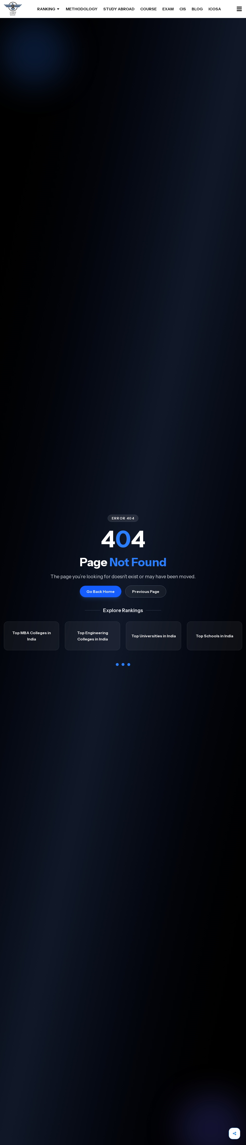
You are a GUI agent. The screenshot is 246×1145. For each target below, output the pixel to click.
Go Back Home (100, 591)
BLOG (197, 8)
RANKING (46, 8)
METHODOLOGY (82, 8)
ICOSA (215, 8)
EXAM (168, 8)
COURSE (148, 8)
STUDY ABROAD (119, 8)
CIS (182, 8)
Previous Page (145, 591)
